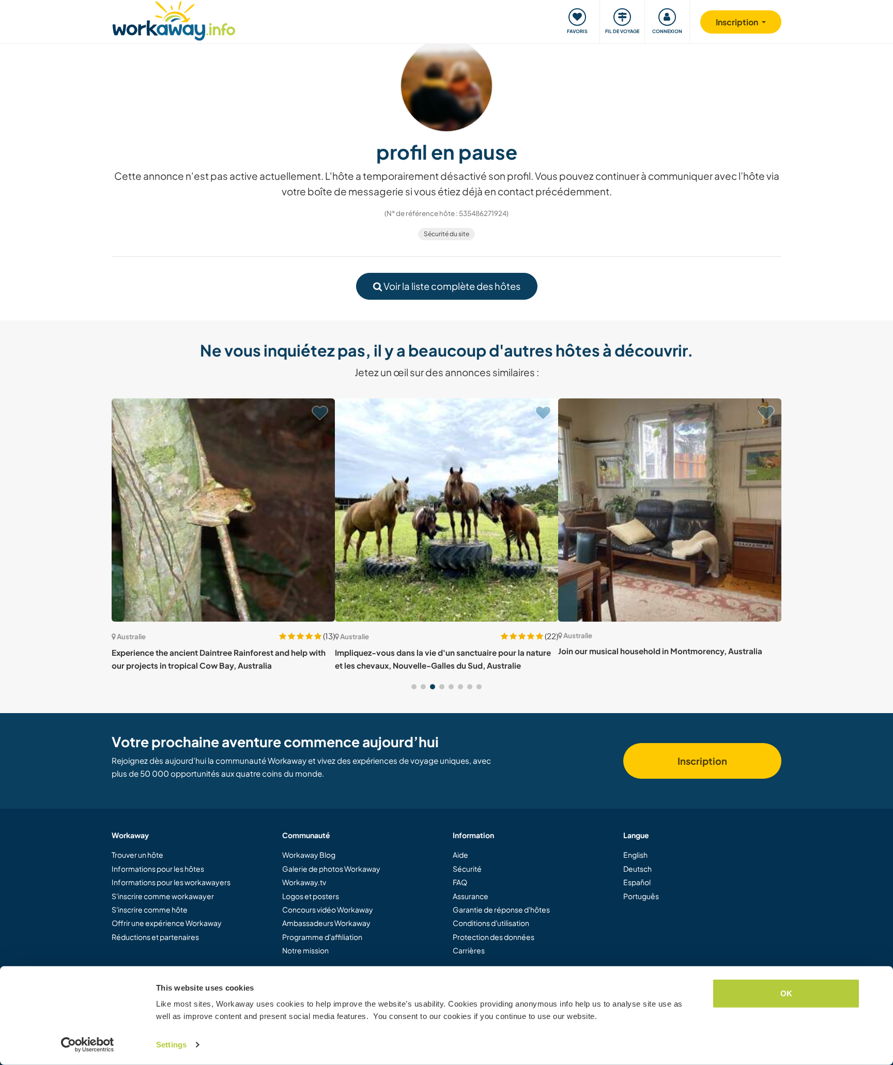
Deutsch (637, 868)
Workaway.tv (304, 882)
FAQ (460, 882)
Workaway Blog (308, 854)
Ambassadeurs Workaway (326, 923)
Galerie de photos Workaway (331, 868)
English (635, 854)
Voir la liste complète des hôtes (451, 286)
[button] (414, 686)
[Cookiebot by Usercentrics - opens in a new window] (87, 1045)
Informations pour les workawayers (171, 882)
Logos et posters (310, 896)
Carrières (469, 950)
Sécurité (467, 868)
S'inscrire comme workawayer (163, 896)
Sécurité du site (446, 234)
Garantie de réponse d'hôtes (501, 909)
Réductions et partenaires (155, 936)
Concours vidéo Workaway (327, 909)
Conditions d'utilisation (491, 923)
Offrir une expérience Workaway (167, 923)
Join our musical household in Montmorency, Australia (660, 651)
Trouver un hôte (137, 854)
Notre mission (305, 950)
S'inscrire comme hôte (150, 909)
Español (637, 882)
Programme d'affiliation (322, 936)
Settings (171, 1044)
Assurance (470, 896)
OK (786, 993)
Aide (460, 854)
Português (641, 896)
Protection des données (493, 936)
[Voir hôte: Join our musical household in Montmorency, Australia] (669, 510)
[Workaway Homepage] (174, 19)
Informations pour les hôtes (158, 868)
